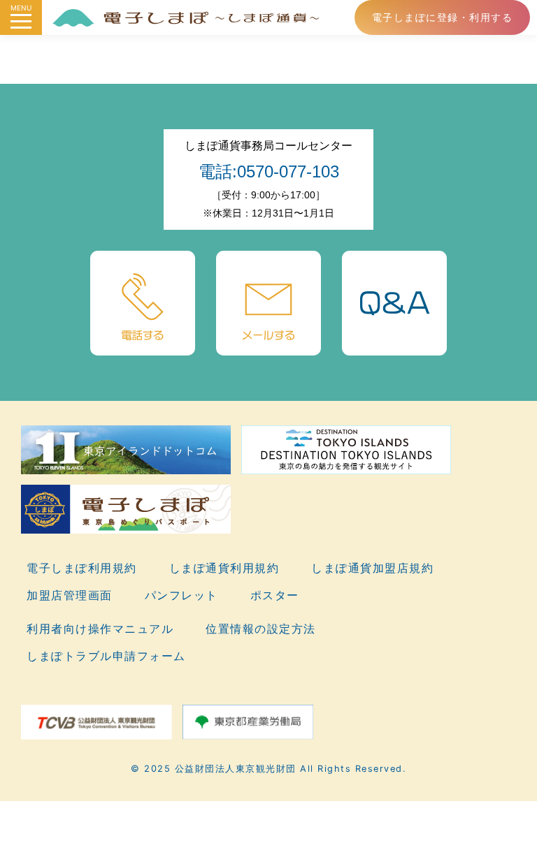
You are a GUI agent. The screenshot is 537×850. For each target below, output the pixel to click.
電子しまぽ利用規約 (82, 568)
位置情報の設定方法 (261, 629)
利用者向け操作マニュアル (100, 629)
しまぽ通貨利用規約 (224, 568)
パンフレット (181, 595)
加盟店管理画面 (70, 595)
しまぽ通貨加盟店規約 (372, 568)
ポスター (274, 595)
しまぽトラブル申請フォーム (106, 656)
